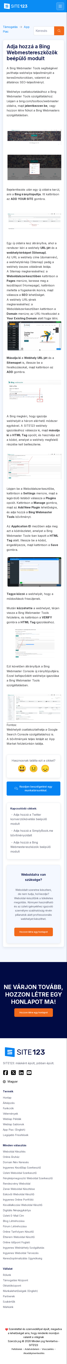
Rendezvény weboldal (16, 1183)
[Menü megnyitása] (60, 6)
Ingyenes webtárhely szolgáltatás (23, 1247)
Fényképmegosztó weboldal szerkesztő (28, 1178)
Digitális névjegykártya (17, 1210)
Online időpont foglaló (16, 1242)
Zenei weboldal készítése (19, 1189)
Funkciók (8, 1108)
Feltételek (17, 1349)
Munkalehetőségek (20, 1291)
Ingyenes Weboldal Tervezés (21, 1253)
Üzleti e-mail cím (13, 1215)
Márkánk (8, 1307)
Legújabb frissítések (15, 1135)
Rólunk (7, 1275)
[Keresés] (59, 30)
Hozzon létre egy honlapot (33, 932)
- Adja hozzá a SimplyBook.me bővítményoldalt (31, 833)
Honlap (7, 1097)
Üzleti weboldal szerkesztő (20, 1173)
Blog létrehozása (13, 1221)
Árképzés (9, 1103)
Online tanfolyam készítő (18, 1231)
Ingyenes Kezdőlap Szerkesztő (22, 1167)
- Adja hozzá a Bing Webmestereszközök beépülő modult (30, 847)
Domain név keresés (16, 1162)
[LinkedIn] (21, 1072)
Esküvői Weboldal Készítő (18, 1194)
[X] (13, 1072)
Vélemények (10, 1113)
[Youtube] (29, 1072)
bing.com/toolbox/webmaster (39, 101)
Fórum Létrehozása (15, 1226)
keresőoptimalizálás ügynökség (22, 1258)
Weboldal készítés (14, 1151)
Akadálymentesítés (33, 1353)
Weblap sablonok (13, 1124)
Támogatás (10, 27)
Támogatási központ (15, 1280)
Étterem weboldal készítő (19, 1237)
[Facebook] (6, 1072)
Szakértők (9, 1301)
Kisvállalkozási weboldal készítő (22, 1205)
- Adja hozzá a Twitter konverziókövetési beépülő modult (28, 819)
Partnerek (9, 1296)
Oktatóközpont (12, 1285)
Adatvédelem (32, 1349)
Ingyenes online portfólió (18, 1199)
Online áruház (11, 1157)
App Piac (14, 1129)
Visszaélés (48, 1349)
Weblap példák (12, 1119)
